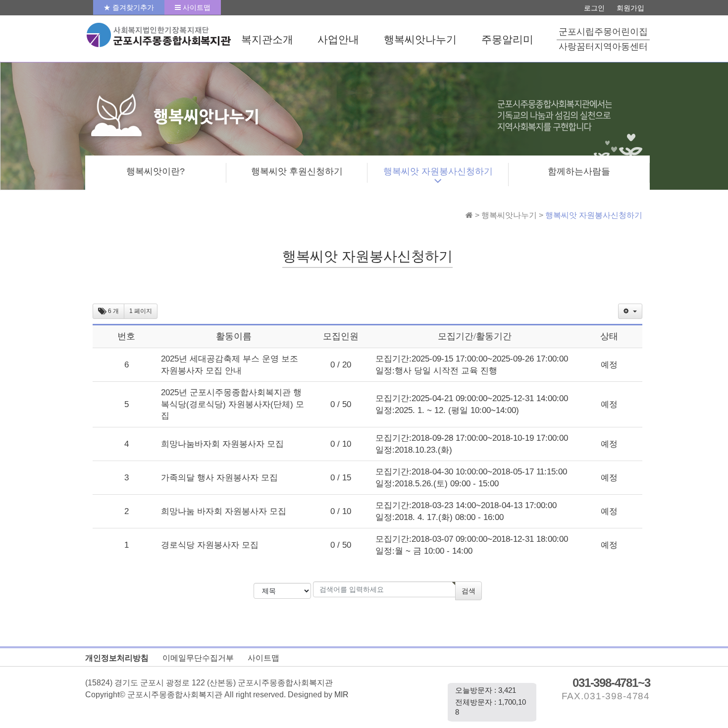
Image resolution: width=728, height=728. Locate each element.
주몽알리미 (507, 39)
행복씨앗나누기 (420, 39)
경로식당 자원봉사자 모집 (210, 544)
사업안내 (338, 39)
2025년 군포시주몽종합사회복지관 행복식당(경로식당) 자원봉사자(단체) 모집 (232, 404)
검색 (468, 591)
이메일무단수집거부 (198, 657)
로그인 (594, 8)
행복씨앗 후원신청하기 (297, 171)
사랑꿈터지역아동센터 (603, 47)
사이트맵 (195, 7)
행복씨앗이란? (155, 171)
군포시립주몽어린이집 (603, 32)
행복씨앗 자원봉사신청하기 (438, 171)
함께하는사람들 (579, 171)
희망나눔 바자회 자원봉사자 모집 (223, 511)
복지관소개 (267, 39)
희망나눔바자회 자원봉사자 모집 (222, 443)
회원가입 (630, 8)
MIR (341, 694)
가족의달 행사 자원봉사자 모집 (219, 477)
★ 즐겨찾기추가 (129, 7)
